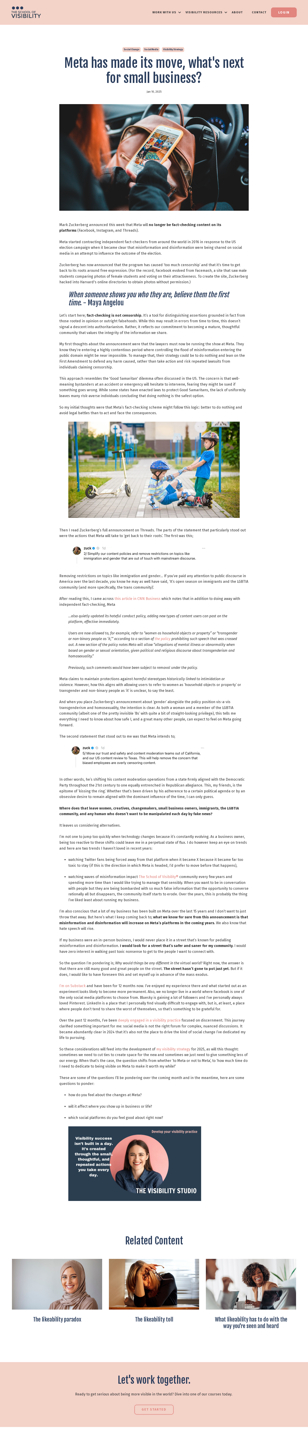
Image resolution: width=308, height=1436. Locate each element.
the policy (162, 639)
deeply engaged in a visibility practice (149, 1020)
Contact (259, 12)
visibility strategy (173, 49)
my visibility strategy (173, 1049)
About (237, 12)
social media (151, 49)
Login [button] (284, 12)
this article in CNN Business (138, 599)
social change (131, 49)
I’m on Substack (72, 986)
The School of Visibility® (158, 877)
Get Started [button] (154, 1409)
